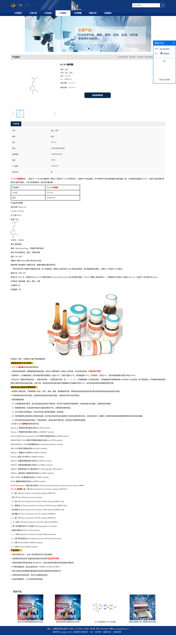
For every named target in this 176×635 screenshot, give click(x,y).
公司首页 (18, 13)
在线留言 (107, 13)
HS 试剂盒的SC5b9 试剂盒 (105, 623)
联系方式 (93, 13)
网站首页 (132, 59)
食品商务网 (117, 634)
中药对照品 (148, 59)
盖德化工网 (107, 634)
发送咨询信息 (97, 97)
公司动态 (48, 13)
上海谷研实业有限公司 (80, 634)
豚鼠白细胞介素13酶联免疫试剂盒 (142, 623)
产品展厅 (63, 13)
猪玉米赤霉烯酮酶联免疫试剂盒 (30, 623)
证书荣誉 (78, 13)
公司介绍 (33, 13)
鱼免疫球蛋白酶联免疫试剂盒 (67, 623)
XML (91, 634)
